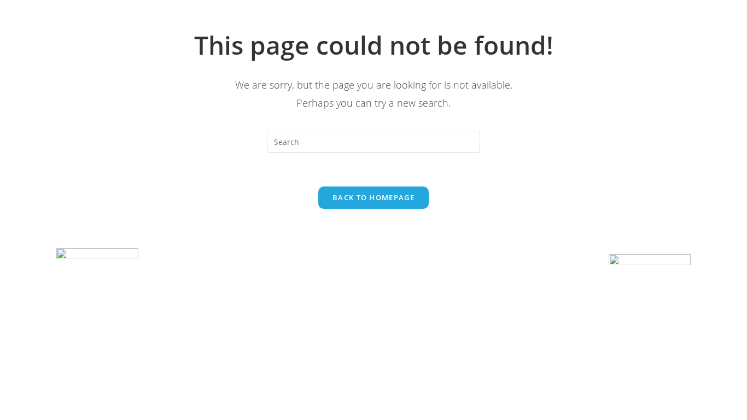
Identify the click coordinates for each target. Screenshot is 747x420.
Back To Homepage (373, 197)
